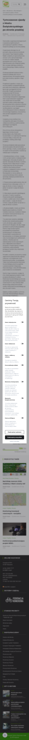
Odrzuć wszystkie (14, 441)
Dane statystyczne (10, 322)
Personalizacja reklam (11, 365)
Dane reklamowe (10, 343)
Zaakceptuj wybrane (14, 432)
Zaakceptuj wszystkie (14, 437)
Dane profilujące (10, 418)
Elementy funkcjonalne (12, 382)
